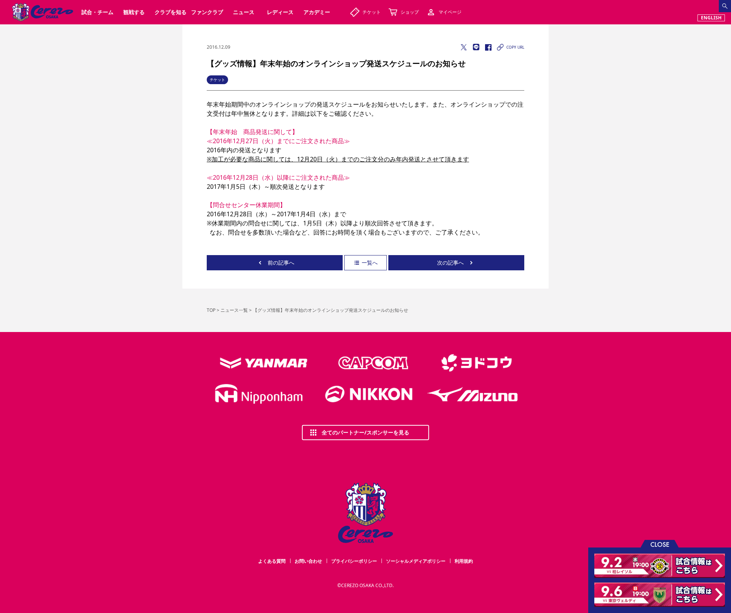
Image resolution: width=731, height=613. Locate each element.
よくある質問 (272, 561)
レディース (280, 12)
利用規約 (464, 561)
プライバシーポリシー (354, 561)
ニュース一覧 (234, 310)
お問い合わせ (308, 561)
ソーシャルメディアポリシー (415, 561)
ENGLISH (711, 17)
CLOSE (659, 544)
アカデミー (316, 12)
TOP (211, 310)
